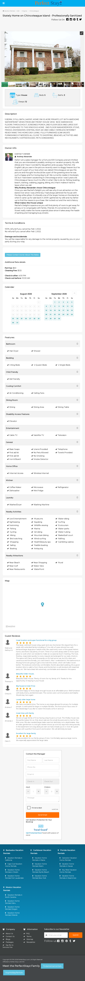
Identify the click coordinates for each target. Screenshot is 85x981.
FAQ (28, 934)
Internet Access (16, 473)
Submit (75, 935)
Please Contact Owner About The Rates (23, 255)
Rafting (61, 539)
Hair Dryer (13, 351)
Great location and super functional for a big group (36, 640)
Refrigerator (63, 487)
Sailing (12, 545)
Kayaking (38, 522)
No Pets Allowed (41, 453)
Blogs (8, 939)
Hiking (12, 535)
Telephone (63, 449)
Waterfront (39, 569)
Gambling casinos (66, 542)
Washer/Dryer (15, 505)
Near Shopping (40, 563)
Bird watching (15, 539)
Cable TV (13, 435)
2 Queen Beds (40, 365)
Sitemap (30, 939)
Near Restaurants (17, 569)
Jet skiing (38, 532)
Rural (60, 563)
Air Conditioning (16, 393)
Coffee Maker (15, 487)
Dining (12, 407)
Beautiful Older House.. (25, 674)
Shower (37, 351)
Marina (37, 529)
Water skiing (63, 519)
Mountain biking (41, 535)
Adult (28, 787)
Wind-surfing (40, 539)
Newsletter (31, 942)
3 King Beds (14, 365)
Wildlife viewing (41, 525)
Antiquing (38, 549)
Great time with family (25, 713)
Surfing (61, 522)
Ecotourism (63, 525)
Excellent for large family (26, 733)
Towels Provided (65, 453)
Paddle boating (41, 545)
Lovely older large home (25, 700)
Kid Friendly (14, 379)
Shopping (13, 542)
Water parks (63, 529)
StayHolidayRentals (14, 973)
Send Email (42, 815)
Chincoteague (34, 11)
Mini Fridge (38, 491)
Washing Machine (41, 505)
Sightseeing (14, 522)
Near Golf (13, 566)
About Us (9, 934)
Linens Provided (41, 449)
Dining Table (63, 407)
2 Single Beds (64, 365)
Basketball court (65, 535)
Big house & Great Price (25, 686)
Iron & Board (15, 459)
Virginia (24, 11)
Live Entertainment (18, 519)
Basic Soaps (14, 449)
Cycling (12, 532)
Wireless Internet (41, 473)
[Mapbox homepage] (10, 626)
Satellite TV (39, 435)
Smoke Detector (41, 459)
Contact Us (10, 936)
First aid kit (14, 453)
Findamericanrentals (52, 966)
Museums (38, 519)
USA (18, 11)
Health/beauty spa (42, 542)
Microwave (38, 487)
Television (62, 435)
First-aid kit (14, 456)
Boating (13, 549)
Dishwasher (14, 491)
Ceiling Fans (39, 393)
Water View (39, 566)
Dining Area (39, 407)
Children (47, 787)
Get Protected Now (34, 833)
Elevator (13, 421)
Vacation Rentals (9, 11)
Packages (9, 942)
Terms (29, 936)
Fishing (12, 529)
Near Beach (14, 563)
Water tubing (64, 532)
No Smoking (39, 456)
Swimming (14, 525)
